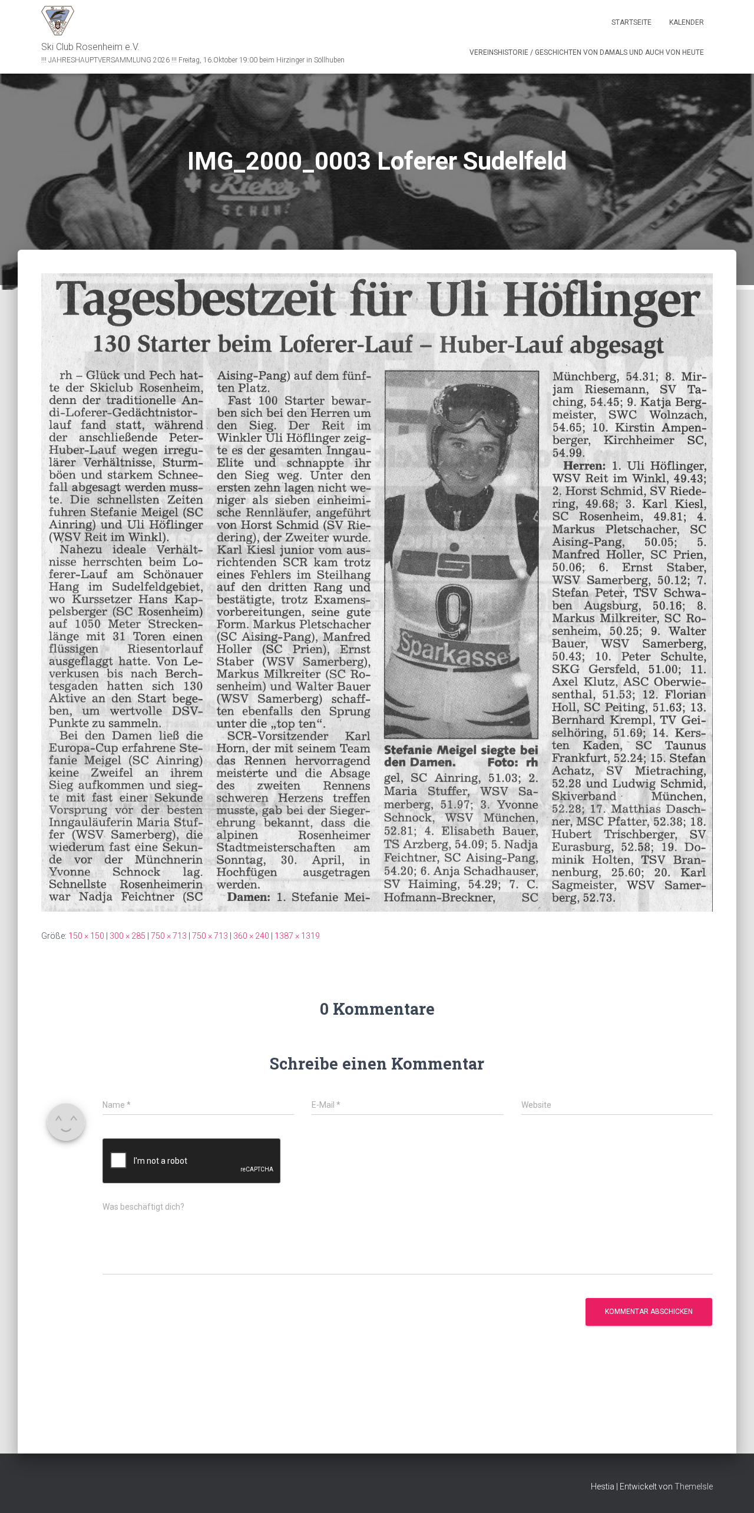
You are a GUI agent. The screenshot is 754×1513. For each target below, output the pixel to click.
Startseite (631, 22)
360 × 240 (251, 936)
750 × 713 (169, 936)
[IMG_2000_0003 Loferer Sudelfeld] (377, 592)
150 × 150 (86, 936)
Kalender (686, 22)
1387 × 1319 (297, 936)
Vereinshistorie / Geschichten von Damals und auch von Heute (586, 52)
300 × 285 (127, 936)
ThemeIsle (693, 1486)
